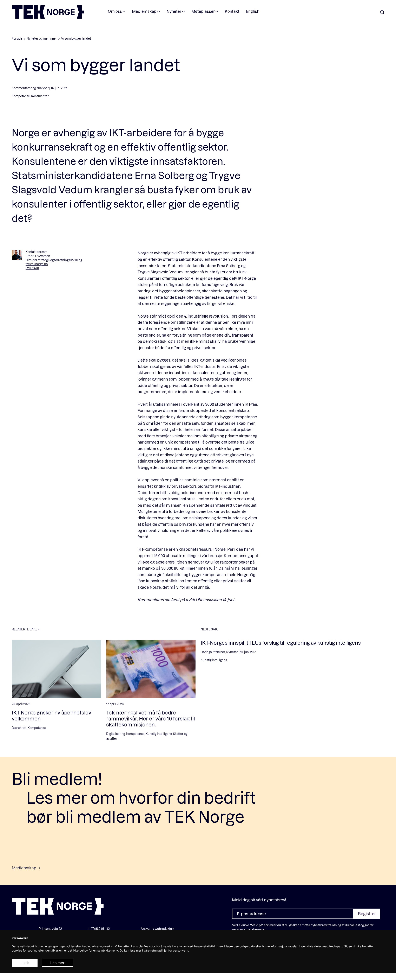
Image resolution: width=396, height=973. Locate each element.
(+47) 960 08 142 (99, 928)
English (252, 11)
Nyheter (174, 11)
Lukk (24, 963)
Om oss (115, 11)
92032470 (32, 268)
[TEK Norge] (48, 17)
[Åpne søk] (382, 12)
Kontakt (232, 11)
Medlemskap (144, 11)
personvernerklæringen (249, 929)
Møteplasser (203, 11)
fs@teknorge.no (37, 264)
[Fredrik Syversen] (17, 255)
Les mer (57, 963)
